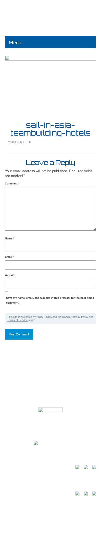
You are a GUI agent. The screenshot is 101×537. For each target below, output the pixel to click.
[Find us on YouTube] (85, 468)
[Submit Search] (25, 4)
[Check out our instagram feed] (93, 468)
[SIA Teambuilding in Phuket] (50, 20)
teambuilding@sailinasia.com (31, 384)
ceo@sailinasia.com (24, 402)
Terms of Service (17, 320)
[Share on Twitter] (85, 494)
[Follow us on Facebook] (76, 468)
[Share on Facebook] (76, 494)
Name (9, 238)
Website (10, 275)
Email (9, 256)
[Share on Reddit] (93, 494)
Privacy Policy (79, 317)
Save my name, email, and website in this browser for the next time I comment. (50, 300)
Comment (12, 183)
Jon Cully (17, 142)
